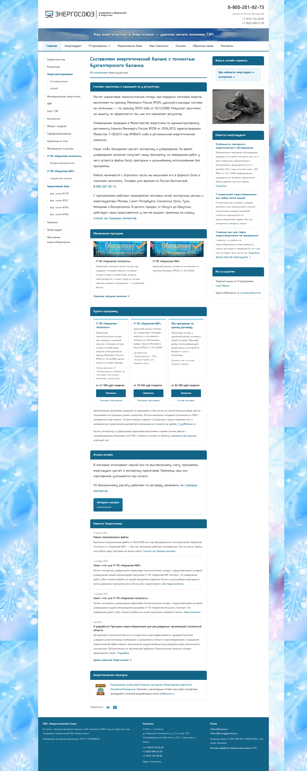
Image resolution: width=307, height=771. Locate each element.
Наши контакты (175, 584)
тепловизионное (59, 81)
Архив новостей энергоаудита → (233, 257)
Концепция (53, 67)
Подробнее (123, 653)
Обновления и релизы (60, 148)
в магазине (144, 424)
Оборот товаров (56, 126)
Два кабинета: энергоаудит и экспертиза (236, 75)
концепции (100, 72)
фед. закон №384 (59, 207)
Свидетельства (56, 59)
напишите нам (179, 436)
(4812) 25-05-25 (155, 747)
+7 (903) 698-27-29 (253, 23)
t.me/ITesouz (222, 286)
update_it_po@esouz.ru (182, 424)
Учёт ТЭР (52, 111)
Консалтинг (54, 119)
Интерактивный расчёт (62, 163)
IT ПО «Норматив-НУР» (60, 171)
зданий (54, 88)
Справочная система (61, 178)
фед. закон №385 (59, 214)
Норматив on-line (57, 141)
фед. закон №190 (59, 193)
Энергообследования (60, 74)
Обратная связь (203, 46)
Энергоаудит (72, 46)
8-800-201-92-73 (246, 7)
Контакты (227, 46)
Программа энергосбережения (58, 240)
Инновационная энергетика (63, 96)
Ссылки (180, 46)
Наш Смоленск (158, 46)
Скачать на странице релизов (159, 551)
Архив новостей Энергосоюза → (112, 660)
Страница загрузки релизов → (111, 296)
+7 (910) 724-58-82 (253, 19)
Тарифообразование (59, 133)
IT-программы (98, 46)
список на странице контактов (114, 218)
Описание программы (111, 400)
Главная (51, 46)
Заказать (111, 393)
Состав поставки (186, 400)
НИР (49, 104)
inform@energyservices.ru (223, 733)
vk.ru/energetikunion (249, 293)
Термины (52, 222)
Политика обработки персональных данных (230, 748)
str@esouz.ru (166, 694)
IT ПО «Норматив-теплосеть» (64, 156)
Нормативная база (130, 46)
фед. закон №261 (59, 200)
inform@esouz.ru (219, 729)
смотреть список (237, 223)
